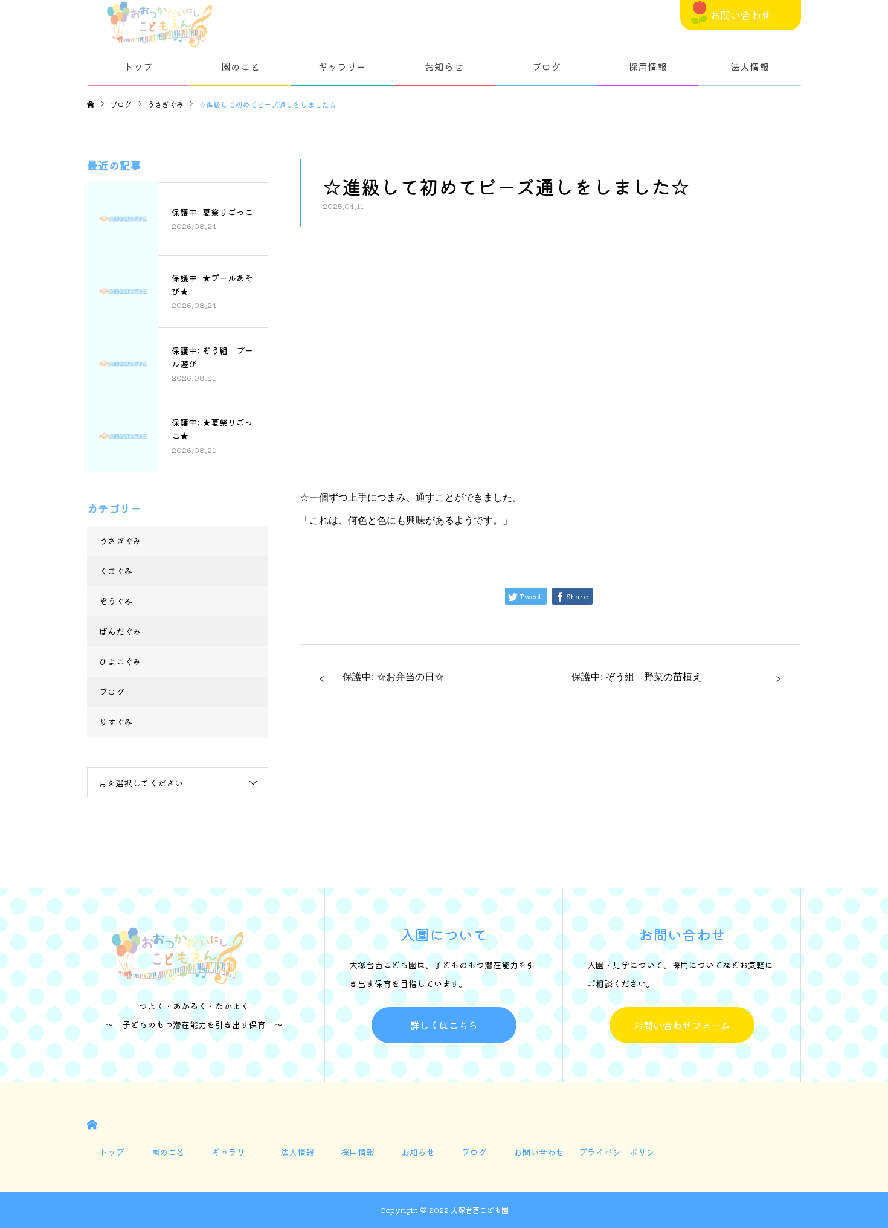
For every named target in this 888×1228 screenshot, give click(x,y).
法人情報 (749, 66)
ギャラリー (342, 66)
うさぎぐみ (120, 541)
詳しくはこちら (444, 1025)
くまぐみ (116, 571)
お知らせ (444, 66)
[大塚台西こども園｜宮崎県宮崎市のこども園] (159, 24)
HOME (92, 1124)
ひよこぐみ (120, 661)
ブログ (546, 66)
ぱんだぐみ (120, 631)
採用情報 (647, 66)
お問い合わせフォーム (682, 1025)
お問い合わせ (740, 14)
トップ (138, 66)
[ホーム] (90, 105)
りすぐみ (116, 722)
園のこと (240, 66)
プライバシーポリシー (621, 1152)
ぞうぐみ (116, 601)
